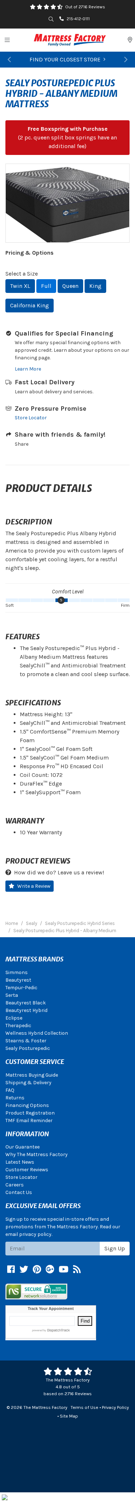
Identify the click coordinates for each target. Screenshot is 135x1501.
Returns (14, 1098)
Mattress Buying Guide (31, 1075)
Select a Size (21, 273)
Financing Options (27, 1105)
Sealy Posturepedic (27, 1048)
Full (46, 285)
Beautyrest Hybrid (26, 1010)
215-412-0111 (78, 18)
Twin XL (20, 285)
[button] (9, 59)
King (95, 285)
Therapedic (18, 1025)
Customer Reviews (26, 1170)
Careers (14, 1185)
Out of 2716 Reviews (85, 6)
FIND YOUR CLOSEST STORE (65, 59)
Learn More (28, 369)
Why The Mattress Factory (36, 1154)
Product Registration (30, 1113)
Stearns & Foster (25, 1041)
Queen (70, 285)
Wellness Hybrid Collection (36, 1033)
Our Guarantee (22, 1147)
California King (29, 305)
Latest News (19, 1162)
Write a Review (33, 886)
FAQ (9, 1090)
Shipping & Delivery (28, 1083)
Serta (11, 995)
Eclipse (13, 1018)
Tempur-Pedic (21, 988)
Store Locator (31, 418)
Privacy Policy (115, 1407)
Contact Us (18, 1192)
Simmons (16, 972)
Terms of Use (84, 1407)
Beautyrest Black (25, 1003)
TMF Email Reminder (29, 1120)
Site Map (69, 1416)
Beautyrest (18, 980)
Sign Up (114, 1248)
